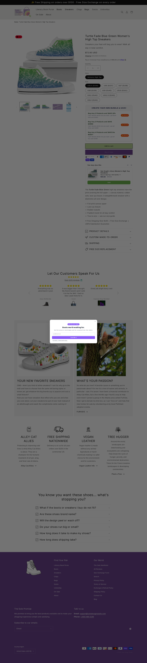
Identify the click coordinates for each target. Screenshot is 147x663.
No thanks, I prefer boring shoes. (60, 340)
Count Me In (73, 337)
